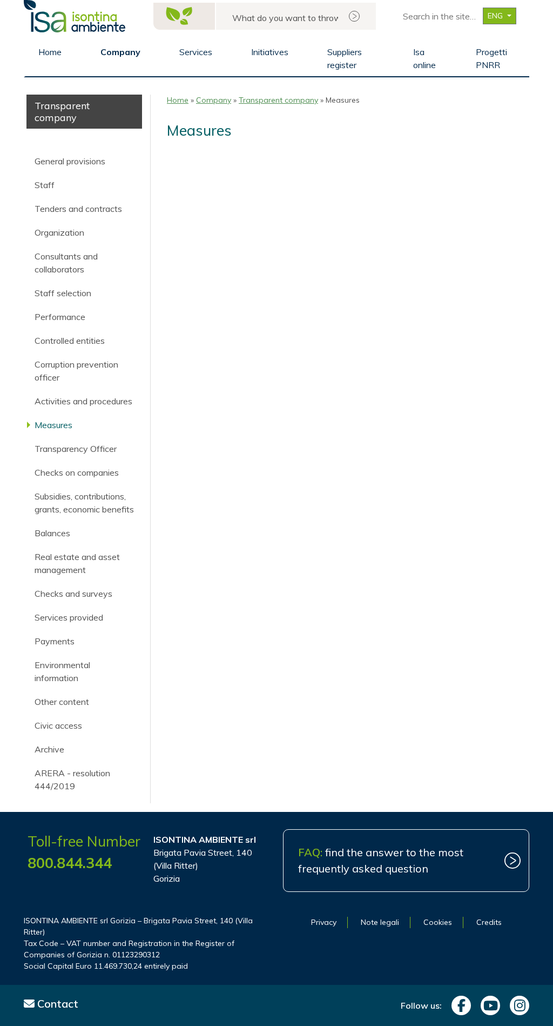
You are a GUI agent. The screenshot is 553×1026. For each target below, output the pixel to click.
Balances (52, 533)
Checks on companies (77, 472)
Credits (489, 922)
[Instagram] (516, 1005)
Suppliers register (344, 58)
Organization (59, 232)
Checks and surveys (73, 593)
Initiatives (269, 51)
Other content (62, 701)
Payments (55, 641)
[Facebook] (458, 1005)
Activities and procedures (83, 401)
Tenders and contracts (78, 208)
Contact (56, 1003)
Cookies (437, 922)
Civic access (58, 725)
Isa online (424, 58)
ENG (496, 16)
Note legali (380, 922)
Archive (49, 749)
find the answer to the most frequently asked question (380, 860)
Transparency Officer (76, 448)
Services (195, 51)
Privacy (323, 922)
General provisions (70, 161)
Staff (45, 184)
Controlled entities (70, 340)
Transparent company (278, 100)
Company (120, 51)
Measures (53, 424)
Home (50, 51)
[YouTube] (487, 1005)
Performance (60, 316)
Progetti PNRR (491, 58)
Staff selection (63, 293)
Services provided (69, 617)
